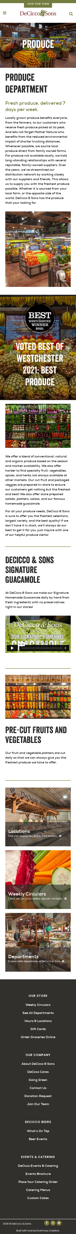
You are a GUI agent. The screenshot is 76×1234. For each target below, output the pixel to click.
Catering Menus (38, 1190)
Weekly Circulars (38, 1005)
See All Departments (38, 1013)
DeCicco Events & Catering (38, 1166)
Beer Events (38, 1139)
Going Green (38, 1080)
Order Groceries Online (38, 1037)
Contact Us (38, 1088)
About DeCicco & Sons (38, 1064)
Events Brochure (38, 1174)
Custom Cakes (38, 1198)
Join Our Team (38, 4)
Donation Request (38, 1096)
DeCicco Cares (38, 1072)
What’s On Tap (38, 1131)
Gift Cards (38, 1029)
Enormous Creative (47, 1230)
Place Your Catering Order (38, 1182)
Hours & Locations (38, 1021)
